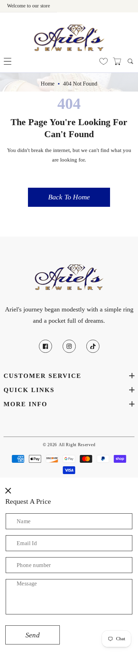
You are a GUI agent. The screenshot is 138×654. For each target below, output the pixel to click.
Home (47, 84)
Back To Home (69, 197)
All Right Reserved (77, 445)
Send (32, 635)
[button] (8, 61)
